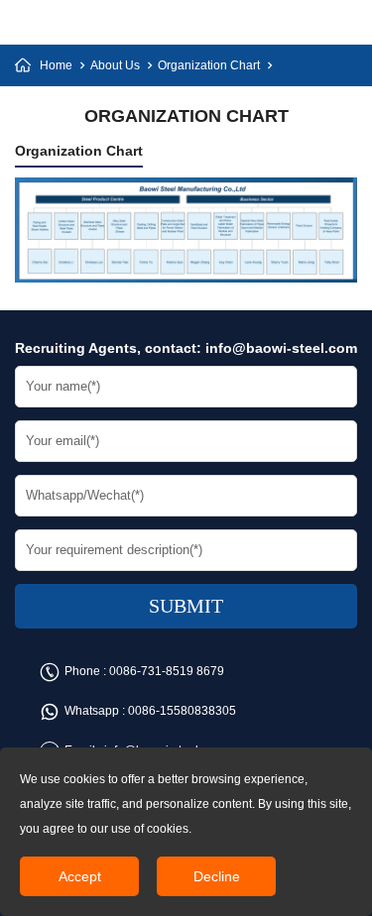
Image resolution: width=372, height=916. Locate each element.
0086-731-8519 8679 (166, 671)
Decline (216, 876)
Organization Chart (209, 65)
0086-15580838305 (182, 711)
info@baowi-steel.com (281, 348)
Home (56, 65)
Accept (80, 876)
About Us (115, 65)
